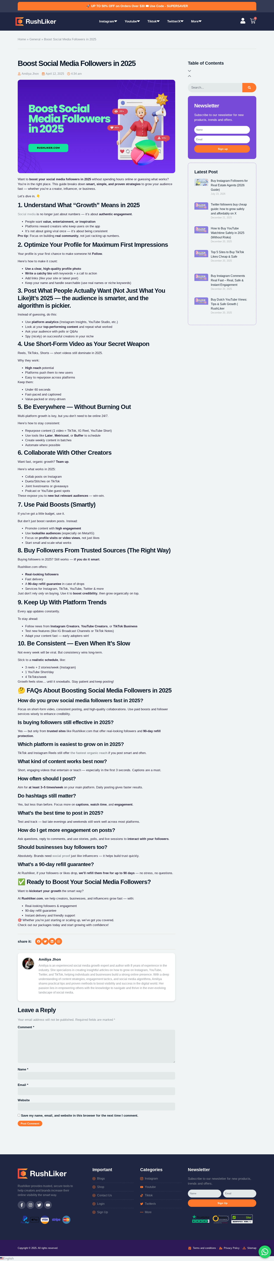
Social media (27, 214)
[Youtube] (48, 1205)
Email (23, 1085)
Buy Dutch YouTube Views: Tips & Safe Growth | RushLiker (229, 304)
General (34, 39)
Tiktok (152, 21)
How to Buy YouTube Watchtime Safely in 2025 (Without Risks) (227, 233)
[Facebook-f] (22, 1205)
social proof (61, 856)
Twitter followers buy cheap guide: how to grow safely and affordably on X (229, 209)
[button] (38, 941)
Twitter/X (173, 21)
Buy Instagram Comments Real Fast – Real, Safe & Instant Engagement (228, 280)
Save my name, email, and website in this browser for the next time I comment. (79, 1115)
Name (23, 1069)
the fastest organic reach (88, 753)
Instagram (106, 21)
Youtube (131, 21)
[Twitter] (39, 1205)
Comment (26, 1027)
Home (22, 39)
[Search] (249, 87)
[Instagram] (30, 1205)
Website (24, 1100)
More (195, 21)
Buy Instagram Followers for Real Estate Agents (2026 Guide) (229, 185)
